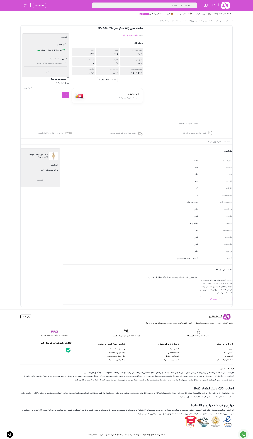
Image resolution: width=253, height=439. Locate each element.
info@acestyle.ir (202, 323)
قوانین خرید (174, 348)
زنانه (116, 53)
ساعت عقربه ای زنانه (196, 21)
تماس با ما (229, 356)
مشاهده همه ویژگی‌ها (107, 79)
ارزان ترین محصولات (117, 348)
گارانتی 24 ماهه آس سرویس (187, 258)
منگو (92, 53)
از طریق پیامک (61, 82)
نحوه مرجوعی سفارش (171, 359)
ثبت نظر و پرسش (216, 299)
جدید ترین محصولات (117, 352)
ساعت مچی (209, 21)
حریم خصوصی (173, 352)
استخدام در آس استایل (224, 359)
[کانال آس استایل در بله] (68, 350)
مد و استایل (219, 21)
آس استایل (229, 21)
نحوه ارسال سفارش (172, 356)
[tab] (227, 142)
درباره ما (230, 348)
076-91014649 (223, 323)
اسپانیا (139, 53)
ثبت (65, 94)
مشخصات (227, 141)
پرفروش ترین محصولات (116, 356)
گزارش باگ (228, 352)
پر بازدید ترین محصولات (116, 359)
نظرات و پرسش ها (214, 141)
